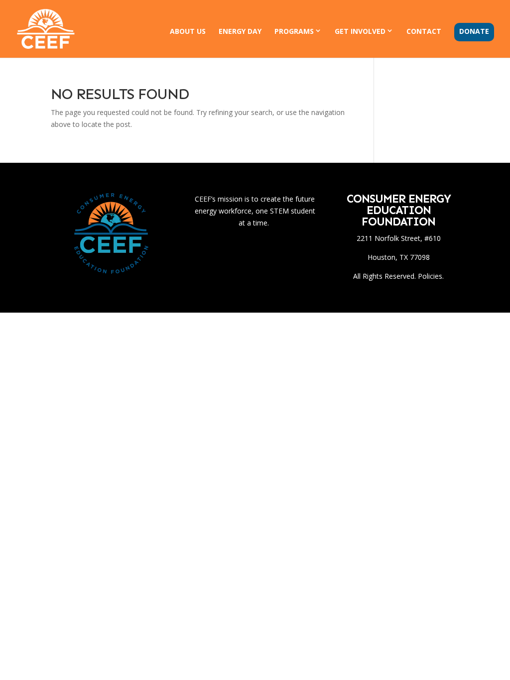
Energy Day (240, 32)
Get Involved (360, 31)
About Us (188, 32)
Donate (474, 32)
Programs (294, 31)
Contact (423, 32)
